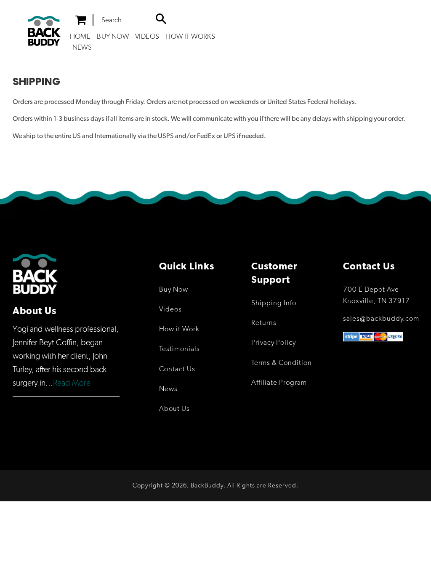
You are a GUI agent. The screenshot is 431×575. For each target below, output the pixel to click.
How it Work (179, 329)
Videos (147, 36)
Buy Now (113, 36)
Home (80, 36)
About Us (174, 409)
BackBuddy (207, 485)
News (82, 47)
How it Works (190, 36)
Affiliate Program (279, 382)
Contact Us (177, 369)
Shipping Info (273, 303)
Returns (264, 323)
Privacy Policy (273, 342)
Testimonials (179, 349)
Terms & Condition (281, 363)
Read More (71, 383)
